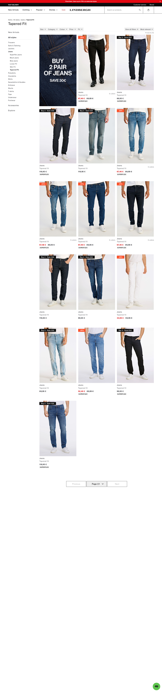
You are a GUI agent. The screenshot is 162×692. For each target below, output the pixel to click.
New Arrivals (13, 10)
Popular (39, 10)
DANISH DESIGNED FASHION (17, 5)
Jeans (23, 20)
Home (10, 20)
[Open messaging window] (156, 686)
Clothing (26, 10)
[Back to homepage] (80, 10)
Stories (52, 10)
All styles (16, 20)
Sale (63, 10)
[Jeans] (57, 70)
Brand (152, 5)
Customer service (140, 5)
